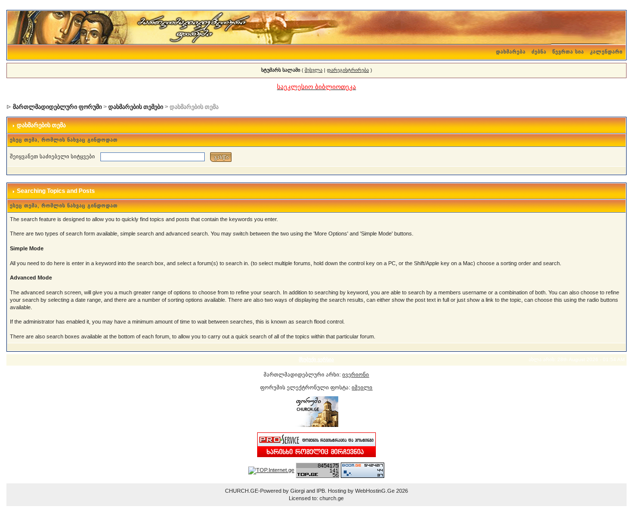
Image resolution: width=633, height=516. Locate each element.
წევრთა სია (568, 51)
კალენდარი (606, 51)
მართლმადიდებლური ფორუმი (57, 106)
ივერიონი (355, 374)
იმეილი (362, 387)
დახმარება (511, 51)
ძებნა (539, 51)
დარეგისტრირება (348, 70)
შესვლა (313, 70)
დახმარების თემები (135, 106)
